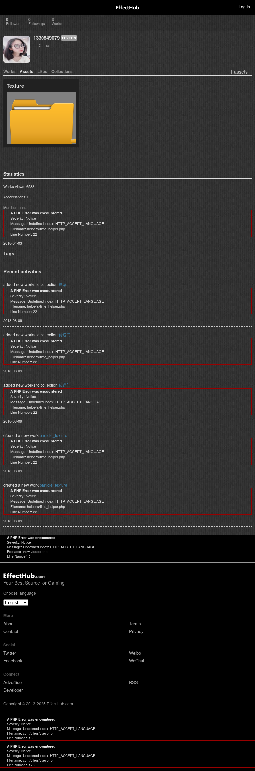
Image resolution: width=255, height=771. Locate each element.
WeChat (136, 660)
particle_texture (53, 435)
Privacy (136, 631)
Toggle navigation (8, 6)
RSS (133, 682)
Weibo (135, 653)
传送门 (65, 334)
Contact (10, 631)
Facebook (12, 660)
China (44, 45)
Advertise (12, 682)
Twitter (9, 653)
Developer (13, 690)
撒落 (63, 284)
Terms (135, 623)
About (9, 623)
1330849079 (46, 37)
